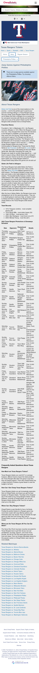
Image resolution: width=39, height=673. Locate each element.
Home (5, 54)
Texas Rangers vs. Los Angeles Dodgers (14, 581)
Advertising (30, 636)
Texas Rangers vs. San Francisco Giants (14, 603)
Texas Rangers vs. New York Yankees (14, 593)
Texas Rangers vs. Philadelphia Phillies (14, 595)
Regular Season (23, 54)
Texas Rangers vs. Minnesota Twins (13, 588)
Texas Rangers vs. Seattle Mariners (13, 605)
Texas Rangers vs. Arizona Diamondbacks (15, 547)
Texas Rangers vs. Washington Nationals (14, 615)
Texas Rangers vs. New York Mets (12, 591)
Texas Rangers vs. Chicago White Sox (14, 562)
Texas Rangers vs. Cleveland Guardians (14, 566)
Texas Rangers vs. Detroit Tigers (12, 571)
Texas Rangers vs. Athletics (10, 550)
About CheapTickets (9, 629)
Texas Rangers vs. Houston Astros (12, 574)
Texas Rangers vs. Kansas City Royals (14, 576)
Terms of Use (22, 642)
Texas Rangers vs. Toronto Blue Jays (13, 612)
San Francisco (12, 148)
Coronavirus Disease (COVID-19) (26, 632)
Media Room (22, 636)
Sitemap (19, 645)
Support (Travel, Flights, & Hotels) (25, 629)
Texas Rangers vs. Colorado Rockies (13, 569)
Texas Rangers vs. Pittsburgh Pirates (13, 598)
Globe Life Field (7, 109)
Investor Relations (9, 636)
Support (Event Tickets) (9, 632)
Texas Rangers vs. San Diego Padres (13, 600)
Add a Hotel (20, 639)
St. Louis (27, 148)
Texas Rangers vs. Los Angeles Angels (14, 578)
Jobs (16, 636)
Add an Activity (29, 639)
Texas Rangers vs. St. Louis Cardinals (14, 608)
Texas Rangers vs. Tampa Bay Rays (13, 610)
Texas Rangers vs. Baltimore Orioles (13, 554)
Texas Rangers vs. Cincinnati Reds (13, 564)
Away (12, 54)
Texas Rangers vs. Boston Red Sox (13, 557)
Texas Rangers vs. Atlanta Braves (12, 552)
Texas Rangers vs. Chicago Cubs (12, 559)
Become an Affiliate (10, 639)
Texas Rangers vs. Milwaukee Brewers (14, 586)
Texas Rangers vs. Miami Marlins (12, 583)
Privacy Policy (31, 642)
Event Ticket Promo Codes (10, 642)
